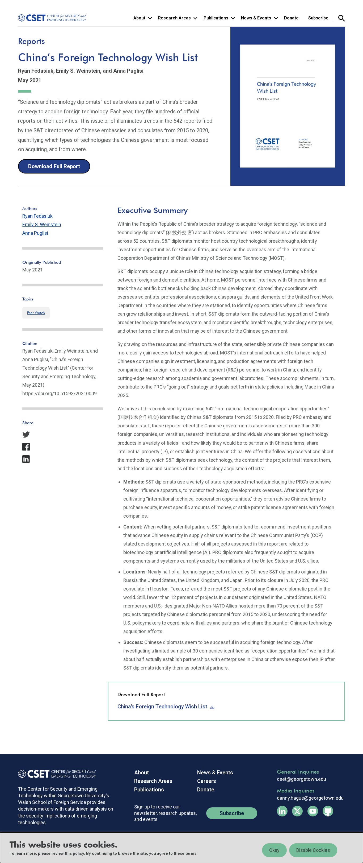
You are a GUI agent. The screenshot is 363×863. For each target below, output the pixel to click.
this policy (74, 853)
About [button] (139, 17)
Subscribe (318, 17)
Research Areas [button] (174, 17)
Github (328, 811)
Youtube (312, 811)
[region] (181, 847)
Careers (206, 781)
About (141, 772)
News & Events (215, 772)
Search (339, 18)
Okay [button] (274, 850)
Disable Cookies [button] (313, 850)
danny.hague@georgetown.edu (310, 798)
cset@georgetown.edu (301, 779)
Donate (291, 17)
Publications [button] (216, 17)
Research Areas (153, 781)
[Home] (53, 18)
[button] (62, 434)
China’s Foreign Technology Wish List (162, 706)
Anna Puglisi (35, 233)
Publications (149, 789)
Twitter (297, 811)
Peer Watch (36, 313)
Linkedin (282, 811)
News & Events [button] (256, 17)
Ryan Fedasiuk (37, 216)
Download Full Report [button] (54, 166)
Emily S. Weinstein (41, 224)
